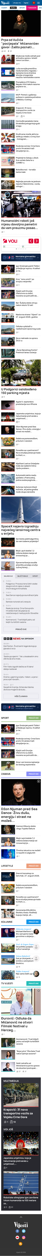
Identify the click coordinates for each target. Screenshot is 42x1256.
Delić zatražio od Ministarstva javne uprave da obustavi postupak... (28, 1065)
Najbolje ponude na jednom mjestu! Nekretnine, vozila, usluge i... (28, 184)
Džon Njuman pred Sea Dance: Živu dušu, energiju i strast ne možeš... (28, 429)
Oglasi (26, 3)
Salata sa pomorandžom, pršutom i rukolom (27, 439)
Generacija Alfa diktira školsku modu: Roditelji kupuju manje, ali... (26, 912)
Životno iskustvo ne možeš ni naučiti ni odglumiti (28, 851)
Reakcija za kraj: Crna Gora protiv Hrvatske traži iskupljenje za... (28, 148)
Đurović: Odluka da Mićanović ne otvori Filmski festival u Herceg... (17, 1024)
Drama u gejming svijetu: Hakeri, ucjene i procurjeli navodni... (21, 678)
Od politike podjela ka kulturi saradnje (25, 947)
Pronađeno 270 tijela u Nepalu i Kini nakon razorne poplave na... (28, 84)
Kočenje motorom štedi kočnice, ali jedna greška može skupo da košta (27, 489)
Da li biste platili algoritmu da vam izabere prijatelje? (27, 540)
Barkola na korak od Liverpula (18, 602)
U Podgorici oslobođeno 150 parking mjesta (19, 391)
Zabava (5, 773)
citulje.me (17, 3)
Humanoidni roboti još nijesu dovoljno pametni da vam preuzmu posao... (19, 224)
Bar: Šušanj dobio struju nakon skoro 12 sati (26, 304)
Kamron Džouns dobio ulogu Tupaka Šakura (26, 827)
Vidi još (8, 1129)
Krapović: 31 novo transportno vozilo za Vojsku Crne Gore (25, 110)
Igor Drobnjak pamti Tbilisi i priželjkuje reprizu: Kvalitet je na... (28, 268)
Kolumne (6, 921)
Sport (5, 717)
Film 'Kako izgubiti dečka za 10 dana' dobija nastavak (19, 667)
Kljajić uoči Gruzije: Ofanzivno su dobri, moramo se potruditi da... (27, 293)
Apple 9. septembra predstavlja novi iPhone (26, 402)
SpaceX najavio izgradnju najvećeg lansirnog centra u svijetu (20, 529)
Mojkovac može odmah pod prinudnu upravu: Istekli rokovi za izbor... (28, 58)
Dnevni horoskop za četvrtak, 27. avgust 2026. (28, 874)
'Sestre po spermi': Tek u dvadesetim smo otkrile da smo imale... (21, 657)
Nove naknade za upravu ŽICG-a (27, 339)
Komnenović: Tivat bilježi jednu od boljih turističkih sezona (20, 620)
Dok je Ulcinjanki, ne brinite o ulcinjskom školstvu (25, 961)
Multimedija (11, 1080)
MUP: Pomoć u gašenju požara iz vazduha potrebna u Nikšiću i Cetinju (28, 97)
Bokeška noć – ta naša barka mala (26, 170)
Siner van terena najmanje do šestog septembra (27, 763)
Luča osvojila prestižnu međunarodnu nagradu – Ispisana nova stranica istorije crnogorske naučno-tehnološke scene (28, 73)
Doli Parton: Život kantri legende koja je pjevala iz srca (20, 647)
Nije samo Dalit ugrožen (26, 973)
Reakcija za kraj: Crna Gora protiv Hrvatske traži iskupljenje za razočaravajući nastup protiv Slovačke (22, 610)
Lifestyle (7, 865)
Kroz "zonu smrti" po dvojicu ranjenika (25, 280)
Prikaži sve (21, 629)
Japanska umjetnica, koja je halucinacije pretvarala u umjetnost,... (28, 416)
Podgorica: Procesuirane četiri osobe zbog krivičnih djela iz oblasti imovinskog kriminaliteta (21, 586)
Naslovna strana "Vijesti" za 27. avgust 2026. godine (28, 315)
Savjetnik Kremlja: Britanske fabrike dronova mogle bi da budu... (19, 688)
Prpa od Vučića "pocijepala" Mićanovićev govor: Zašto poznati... (20, 43)
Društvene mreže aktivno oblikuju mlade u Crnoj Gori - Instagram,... (28, 136)
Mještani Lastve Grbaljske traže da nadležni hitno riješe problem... (27, 466)
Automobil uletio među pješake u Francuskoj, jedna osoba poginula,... (26, 477)
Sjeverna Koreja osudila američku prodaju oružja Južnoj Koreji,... (27, 565)
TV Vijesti (7, 983)
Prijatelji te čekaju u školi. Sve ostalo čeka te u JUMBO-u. (27, 160)
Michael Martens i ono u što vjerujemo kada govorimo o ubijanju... (26, 934)
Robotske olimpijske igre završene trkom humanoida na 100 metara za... (21, 1200)
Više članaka (21, 696)
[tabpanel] (21, 32)
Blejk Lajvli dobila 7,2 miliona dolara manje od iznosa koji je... (26, 553)
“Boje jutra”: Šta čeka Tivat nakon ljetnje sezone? (28, 1052)
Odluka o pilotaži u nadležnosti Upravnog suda (28, 327)
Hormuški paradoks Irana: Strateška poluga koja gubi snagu (28, 123)
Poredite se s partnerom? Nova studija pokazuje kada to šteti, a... (28, 452)
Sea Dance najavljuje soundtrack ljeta (22, 595)
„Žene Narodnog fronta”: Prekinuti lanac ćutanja (27, 351)
